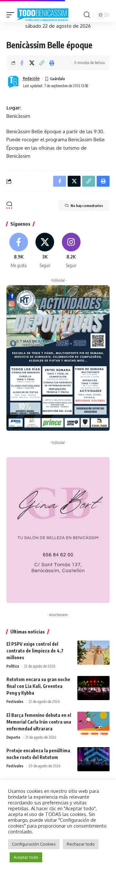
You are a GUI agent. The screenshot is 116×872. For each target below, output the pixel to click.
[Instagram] (71, 251)
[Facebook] (18, 251)
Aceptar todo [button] (26, 857)
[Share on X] (31, 63)
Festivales (15, 701)
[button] (11, 15)
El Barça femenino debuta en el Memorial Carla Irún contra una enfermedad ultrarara (38, 721)
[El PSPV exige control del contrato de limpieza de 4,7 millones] (93, 653)
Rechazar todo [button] (81, 844)
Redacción (31, 78)
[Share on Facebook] (21, 63)
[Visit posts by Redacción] (13, 82)
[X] (45, 251)
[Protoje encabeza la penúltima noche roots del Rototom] (93, 759)
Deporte (13, 737)
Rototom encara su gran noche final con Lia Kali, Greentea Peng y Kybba (38, 686)
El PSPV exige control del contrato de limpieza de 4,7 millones (34, 650)
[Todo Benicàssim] (42, 15)
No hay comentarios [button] (87, 205)
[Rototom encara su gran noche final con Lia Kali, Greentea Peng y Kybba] (93, 688)
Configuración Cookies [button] (34, 844)
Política (12, 666)
